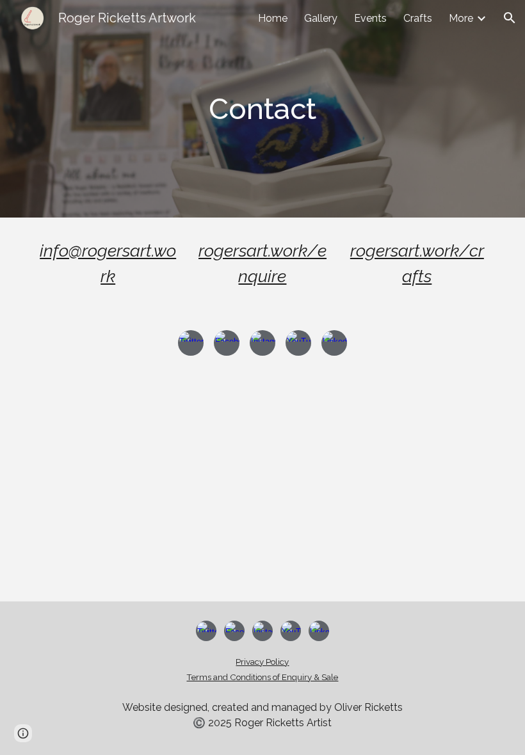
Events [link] (370, 18)
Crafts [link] (417, 18)
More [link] (461, 18)
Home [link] (272, 18)
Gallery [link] (320, 18)
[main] (263, 109)
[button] (509, 18)
